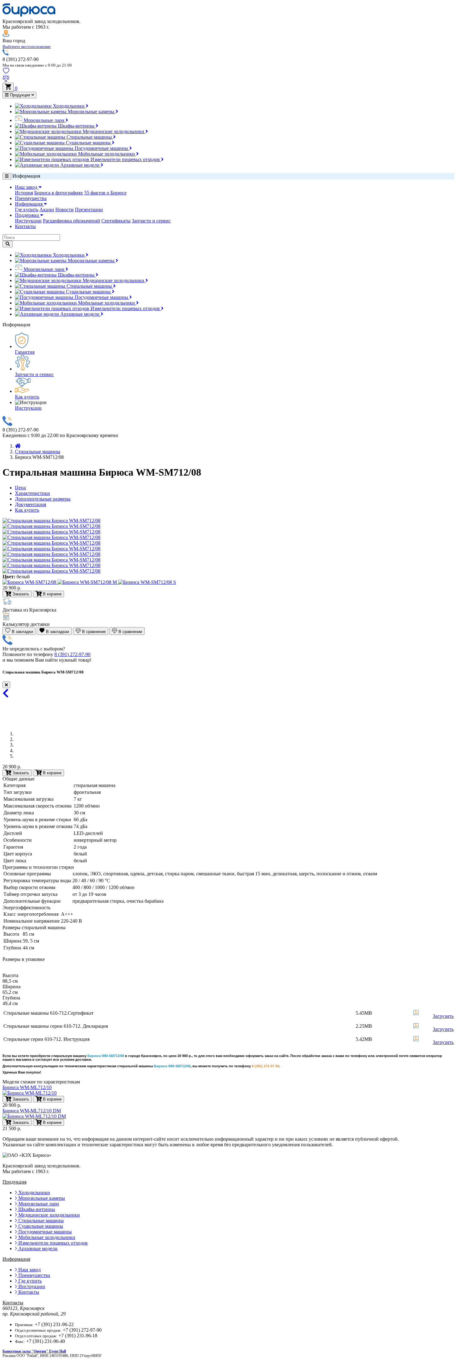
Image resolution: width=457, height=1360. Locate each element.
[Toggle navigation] (6, 176)
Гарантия (25, 352)
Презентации (89, 209)
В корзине (52, 773)
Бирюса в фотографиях (58, 192)
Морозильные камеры (91, 111)
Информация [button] (29, 204)
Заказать (20, 773)
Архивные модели (80, 165)
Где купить (26, 209)
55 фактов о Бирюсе (105, 192)
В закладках (57, 631)
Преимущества (31, 198)
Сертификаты (116, 220)
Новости (64, 209)
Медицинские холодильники (113, 131)
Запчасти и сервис (151, 220)
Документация (30, 504)
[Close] (6, 685)
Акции (46, 209)
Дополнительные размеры (43, 498)
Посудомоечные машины (101, 148)
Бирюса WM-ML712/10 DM (31, 1110)
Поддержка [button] (27, 215)
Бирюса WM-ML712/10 (27, 1087)
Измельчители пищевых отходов (125, 159)
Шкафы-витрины (76, 125)
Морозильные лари (44, 120)
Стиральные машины (89, 137)
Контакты (25, 226)
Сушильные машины (88, 142)
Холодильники (69, 106)
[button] (26, 46)
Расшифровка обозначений (71, 220)
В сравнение (93, 631)
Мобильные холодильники (106, 153)
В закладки (22, 631)
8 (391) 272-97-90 (72, 654)
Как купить (27, 396)
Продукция (20, 95)
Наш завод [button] (27, 187)
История (24, 192)
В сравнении (129, 631)
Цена (20, 487)
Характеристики (32, 493)
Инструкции (28, 220)
